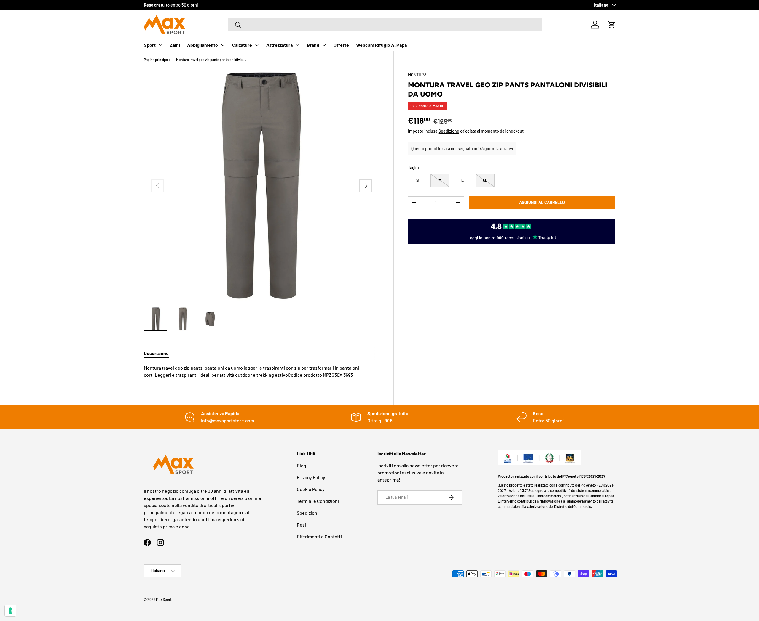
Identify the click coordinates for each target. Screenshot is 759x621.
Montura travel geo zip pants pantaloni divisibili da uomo (211, 59)
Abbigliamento (202, 45)
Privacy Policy (311, 477)
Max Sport (163, 599)
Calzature (242, 45)
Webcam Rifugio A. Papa (381, 45)
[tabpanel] (261, 371)
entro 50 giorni (171, 4)
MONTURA (417, 74)
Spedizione (449, 131)
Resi (301, 524)
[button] (611, 24)
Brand (313, 45)
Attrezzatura (279, 45)
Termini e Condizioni (318, 501)
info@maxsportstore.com (227, 420)
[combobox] (385, 24)
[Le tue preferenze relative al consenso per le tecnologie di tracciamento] (10, 610)
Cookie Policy (311, 489)
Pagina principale (157, 59)
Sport (150, 45)
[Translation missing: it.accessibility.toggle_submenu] (160, 44)
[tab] (156, 353)
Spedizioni (307, 513)
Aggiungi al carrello (542, 202)
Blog (301, 465)
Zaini (175, 45)
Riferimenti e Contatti (319, 536)
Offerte (341, 45)
